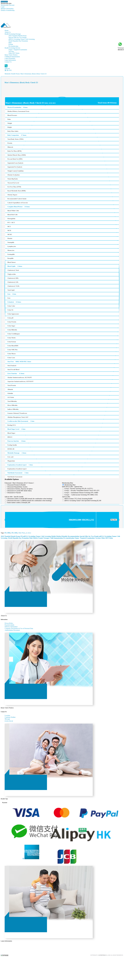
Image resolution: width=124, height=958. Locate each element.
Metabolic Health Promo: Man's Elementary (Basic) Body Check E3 (25, 74)
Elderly (35, 538)
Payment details (9, 625)
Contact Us (8, 62)
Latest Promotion (10, 58)
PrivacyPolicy (9, 623)
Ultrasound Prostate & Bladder (16, 485)
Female (11, 44)
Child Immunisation (56, 538)
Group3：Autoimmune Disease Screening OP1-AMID (81, 492)
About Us (8, 32)
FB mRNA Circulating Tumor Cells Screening (36, 536)
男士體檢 (7, 533)
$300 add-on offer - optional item (72, 486)
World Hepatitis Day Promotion (18, 41)
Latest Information (10, 60)
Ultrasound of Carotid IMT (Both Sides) (19, 490)
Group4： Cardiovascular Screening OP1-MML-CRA (81, 495)
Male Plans (21, 533)
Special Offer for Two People (18, 37)
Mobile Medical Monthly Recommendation (65, 536)
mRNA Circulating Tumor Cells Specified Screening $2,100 (82, 500)
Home (6, 30)
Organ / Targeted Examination (18, 49)
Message (7, 719)
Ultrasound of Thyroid (14, 492)
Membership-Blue (67, 483)
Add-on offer (66, 497)
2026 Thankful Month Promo (18, 36)
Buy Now (113, 519)
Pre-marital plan (13, 46)
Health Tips (4, 1)
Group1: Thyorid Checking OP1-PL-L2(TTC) (78, 488)
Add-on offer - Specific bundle (14, 497)
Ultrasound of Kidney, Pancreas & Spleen (20, 489)
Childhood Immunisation (12, 56)
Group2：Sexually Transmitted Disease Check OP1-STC (82, 490)
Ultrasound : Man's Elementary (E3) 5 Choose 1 (19, 483)
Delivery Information (11, 627)
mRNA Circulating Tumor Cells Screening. (22, 39)
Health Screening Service (12, 48)
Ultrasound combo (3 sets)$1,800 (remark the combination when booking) (29, 498)
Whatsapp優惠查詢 (121, 48)
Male (10, 43)
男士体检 (14, 533)
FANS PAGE (9, 721)
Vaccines (11, 51)
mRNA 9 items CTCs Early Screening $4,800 (78, 498)
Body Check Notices (11, 55)
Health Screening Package (13, 34)
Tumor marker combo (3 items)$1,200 (18, 502)
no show (28, 533)
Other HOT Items (14, 53)
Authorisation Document (12, 630)
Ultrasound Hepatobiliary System (17, 487)
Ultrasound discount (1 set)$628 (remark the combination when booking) (28, 500)
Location (7, 715)
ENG (10, 70)
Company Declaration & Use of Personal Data (19, 628)
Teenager (46, 538)
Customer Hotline (10, 717)
